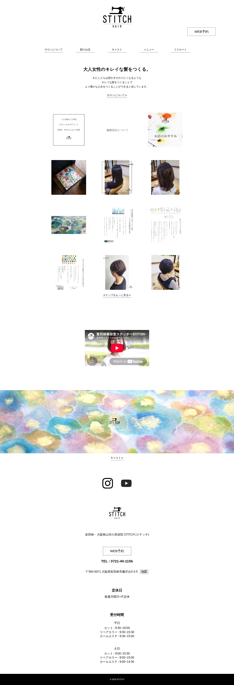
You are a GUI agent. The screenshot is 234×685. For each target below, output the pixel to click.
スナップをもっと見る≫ (117, 295)
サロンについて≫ (117, 95)
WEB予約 (202, 31)
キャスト (117, 49)
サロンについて (54, 49)
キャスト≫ (117, 457)
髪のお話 (85, 49)
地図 (144, 571)
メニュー (149, 49)
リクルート (180, 49)
